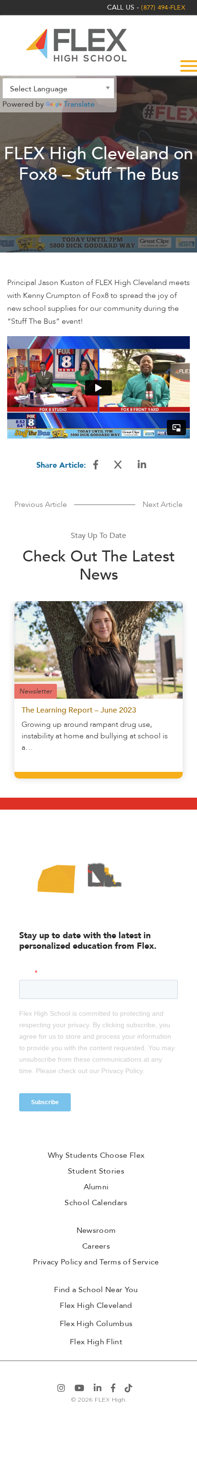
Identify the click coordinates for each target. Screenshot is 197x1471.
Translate (79, 104)
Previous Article (40, 504)
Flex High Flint (96, 1342)
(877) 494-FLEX (163, 7)
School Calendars (96, 1202)
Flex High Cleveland (96, 1305)
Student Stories (96, 1171)
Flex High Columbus (96, 1323)
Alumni (96, 1187)
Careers (96, 1246)
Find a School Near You (96, 1289)
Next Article (162, 504)
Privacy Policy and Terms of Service (96, 1262)
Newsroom (96, 1230)
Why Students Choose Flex (96, 1155)
